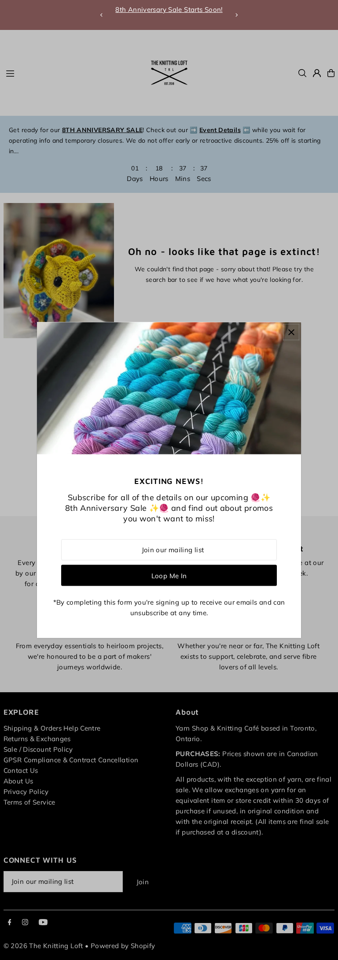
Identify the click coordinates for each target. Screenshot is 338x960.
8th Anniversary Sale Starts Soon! (168, 9)
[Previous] (101, 15)
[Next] (236, 15)
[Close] (291, 332)
